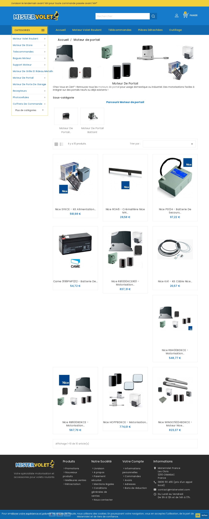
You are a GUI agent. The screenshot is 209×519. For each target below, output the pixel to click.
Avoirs (128, 480)
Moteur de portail (29, 77)
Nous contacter (103, 499)
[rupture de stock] (69, 203)
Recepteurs (29, 90)
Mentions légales (104, 484)
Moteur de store (29, 45)
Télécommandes (120, 30)
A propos (99, 472)
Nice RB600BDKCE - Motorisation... (75, 423)
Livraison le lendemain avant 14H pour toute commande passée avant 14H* (54, 3)
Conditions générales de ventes (99, 491)
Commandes (133, 476)
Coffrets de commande (29, 103)
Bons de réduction (136, 488)
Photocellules (29, 97)
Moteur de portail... (66, 130)
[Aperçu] (82, 203)
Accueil (61, 30)
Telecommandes (29, 51)
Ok (197, 515)
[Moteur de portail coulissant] (66, 116)
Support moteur (29, 64)
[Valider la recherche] (153, 16)
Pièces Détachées (150, 30)
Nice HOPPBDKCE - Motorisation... (125, 422)
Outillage (175, 30)
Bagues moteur (29, 58)
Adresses (130, 484)
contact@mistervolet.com (174, 489)
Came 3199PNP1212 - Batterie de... (75, 281)
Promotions (72, 468)
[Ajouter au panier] (69, 275)
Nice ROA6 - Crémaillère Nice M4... (125, 210)
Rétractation (72, 484)
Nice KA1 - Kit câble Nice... (175, 281)
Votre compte (133, 461)
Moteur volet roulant (87, 30)
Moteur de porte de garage (29, 84)
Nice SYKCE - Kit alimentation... (75, 209)
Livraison (99, 468)
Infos (204, 515)
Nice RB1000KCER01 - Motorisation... (125, 282)
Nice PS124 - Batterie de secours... (175, 210)
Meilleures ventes (75, 480)
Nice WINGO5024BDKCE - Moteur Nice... (175, 423)
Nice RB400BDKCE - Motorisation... (175, 351)
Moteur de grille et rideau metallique (30, 71)
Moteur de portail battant (92, 130)
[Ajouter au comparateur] (75, 203)
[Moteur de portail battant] (92, 116)
